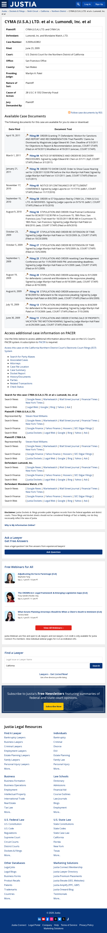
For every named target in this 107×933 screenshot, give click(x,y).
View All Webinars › (54, 627)
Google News (34, 399)
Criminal (58, 741)
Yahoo (61, 407)
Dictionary (59, 780)
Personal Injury (62, 764)
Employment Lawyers (15, 750)
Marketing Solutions (66, 863)
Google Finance (35, 428)
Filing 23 (34, 258)
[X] (63, 919)
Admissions (59, 785)
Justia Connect (18, 925)
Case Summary (18, 370)
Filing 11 (34, 318)
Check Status (17, 386)
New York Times (34, 402)
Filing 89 (34, 135)
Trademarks (10, 889)
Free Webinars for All (19, 567)
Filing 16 (34, 291)
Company (47, 925)
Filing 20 (34, 275)
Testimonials (60, 894)
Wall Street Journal (69, 399)
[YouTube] (43, 919)
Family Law (59, 759)
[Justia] (23, 4)
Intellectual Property (15, 794)
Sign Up (99, 4)
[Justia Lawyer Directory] (67, 919)
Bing (52, 407)
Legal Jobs (9, 867)
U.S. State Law (62, 819)
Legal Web (32, 407)
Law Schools (61, 776)
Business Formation (14, 780)
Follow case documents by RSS (86, 112)
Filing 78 (34, 168)
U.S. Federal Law (14, 819)
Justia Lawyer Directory (66, 871)
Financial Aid (60, 789)
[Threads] (55, 919)
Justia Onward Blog (64, 889)
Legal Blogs (10, 871)
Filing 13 (34, 304)
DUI (56, 750)
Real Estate (10, 803)
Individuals (60, 733)
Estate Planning (62, 755)
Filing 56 (34, 212)
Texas (57, 850)
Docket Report (17, 373)
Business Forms (12, 876)
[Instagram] (51, 919)
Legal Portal (34, 925)
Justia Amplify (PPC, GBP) (66, 885)
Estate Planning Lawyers (17, 755)
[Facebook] (47, 919)
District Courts (11, 846)
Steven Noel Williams (37, 416)
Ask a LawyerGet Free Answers (16, 539)
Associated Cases (19, 360)
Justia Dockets (34, 432)
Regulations (10, 832)
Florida (57, 841)
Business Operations (15, 785)
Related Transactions (21, 383)
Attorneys (15, 363)
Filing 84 (34, 155)
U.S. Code (9, 828)
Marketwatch (50, 399)
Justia (57, 913)
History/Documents (20, 376)
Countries (9, 894)
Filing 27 (34, 245)
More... (7, 768)
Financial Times (90, 399)
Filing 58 (34, 198)
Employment (10, 789)
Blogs (56, 803)
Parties (14, 380)
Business (9, 776)
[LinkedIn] (39, 919)
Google (44, 407)
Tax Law (8, 807)
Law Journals (60, 798)
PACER (42, 342)
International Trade (14, 798)
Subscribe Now (53, 706)
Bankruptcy (60, 737)
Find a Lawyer (14, 653)
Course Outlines (62, 794)
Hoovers (67, 428)
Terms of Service (69, 925)
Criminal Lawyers (13, 746)
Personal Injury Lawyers (16, 764)
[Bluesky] (59, 919)
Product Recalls (12, 880)
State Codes (60, 828)
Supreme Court (12, 837)
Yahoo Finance (53, 428)
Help (56, 925)
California (59, 837)
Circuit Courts (11, 841)
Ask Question (53, 552)
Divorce (57, 746)
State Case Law (61, 832)
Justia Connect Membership (68, 867)
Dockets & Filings (13, 850)
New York (59, 846)
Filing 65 (34, 185)
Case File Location (19, 366)
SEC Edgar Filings (83, 428)
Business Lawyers (13, 741)
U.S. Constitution (13, 824)
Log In (88, 4)
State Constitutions (64, 824)
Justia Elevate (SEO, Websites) (69, 880)
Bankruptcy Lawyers (14, 737)
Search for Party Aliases (22, 356)
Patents (8, 885)
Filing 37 (34, 231)
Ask (68, 407)
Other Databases (14, 863)
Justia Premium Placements (68, 876)
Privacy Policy (86, 925)
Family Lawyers (12, 759)
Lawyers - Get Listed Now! (53, 674)
